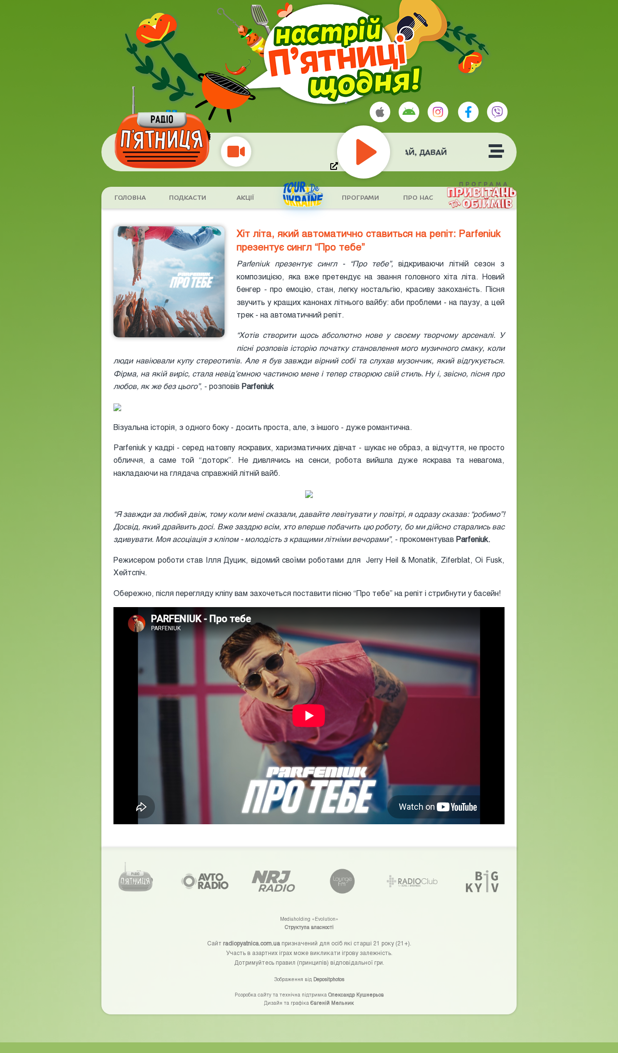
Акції (245, 198)
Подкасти (187, 198)
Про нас (418, 198)
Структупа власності (309, 927)
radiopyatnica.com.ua (251, 943)
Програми (360, 198)
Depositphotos (328, 979)
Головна (130, 198)
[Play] (385, 152)
